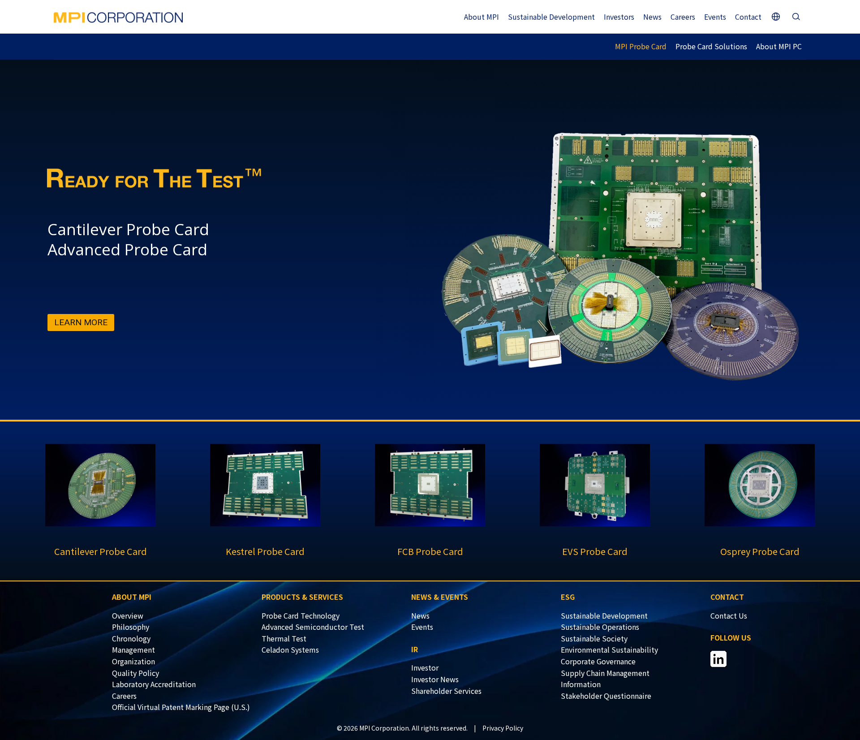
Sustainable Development (551, 16)
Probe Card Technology (301, 615)
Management (133, 649)
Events (715, 16)
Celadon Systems (290, 649)
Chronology (131, 638)
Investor (425, 667)
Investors (619, 16)
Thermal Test (284, 638)
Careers (683, 16)
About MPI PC (779, 46)
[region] (430, 241)
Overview (127, 615)
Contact (748, 16)
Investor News (435, 679)
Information (581, 684)
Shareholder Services (446, 690)
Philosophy (130, 626)
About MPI (481, 16)
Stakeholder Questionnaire (606, 695)
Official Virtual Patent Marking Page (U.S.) (181, 706)
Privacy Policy (502, 727)
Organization (133, 661)
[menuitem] (187, 616)
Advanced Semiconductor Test (313, 626)
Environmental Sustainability (609, 649)
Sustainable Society (594, 638)
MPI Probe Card (640, 46)
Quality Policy (135, 672)
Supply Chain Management (605, 672)
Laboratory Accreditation (154, 684)
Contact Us (728, 615)
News (652, 16)
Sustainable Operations (600, 626)
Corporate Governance (598, 661)
